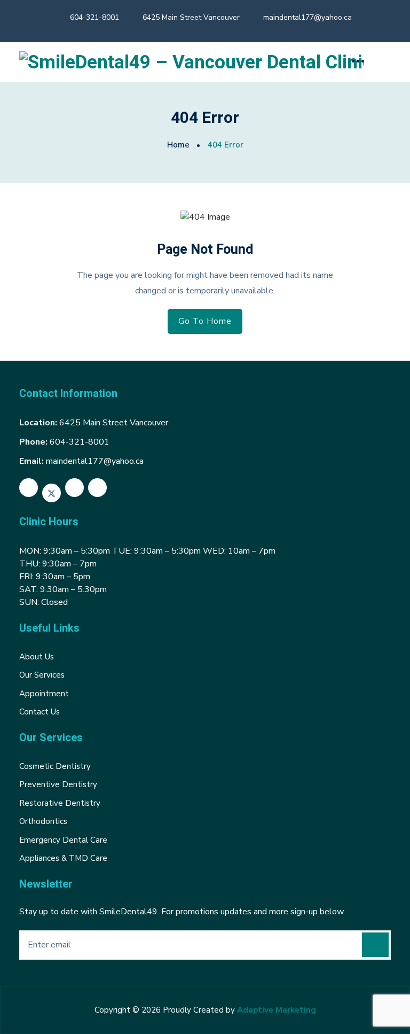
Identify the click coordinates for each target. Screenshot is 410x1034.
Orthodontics (43, 821)
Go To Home (205, 321)
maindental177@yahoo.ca (307, 17)
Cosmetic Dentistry (55, 766)
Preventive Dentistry (58, 784)
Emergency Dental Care (63, 840)
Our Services (42, 675)
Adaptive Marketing (276, 1010)
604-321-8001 (94, 17)
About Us (36, 656)
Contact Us (39, 711)
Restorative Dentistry (59, 803)
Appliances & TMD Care (63, 858)
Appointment (44, 693)
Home (178, 144)
